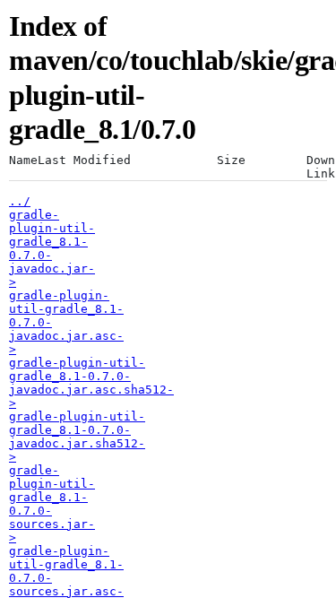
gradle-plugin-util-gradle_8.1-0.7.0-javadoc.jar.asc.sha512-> (91, 383)
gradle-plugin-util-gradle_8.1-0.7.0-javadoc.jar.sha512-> (77, 437)
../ (19, 201)
